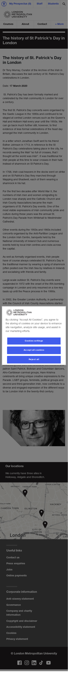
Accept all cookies (34, 350)
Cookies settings (34, 341)
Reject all (34, 360)
